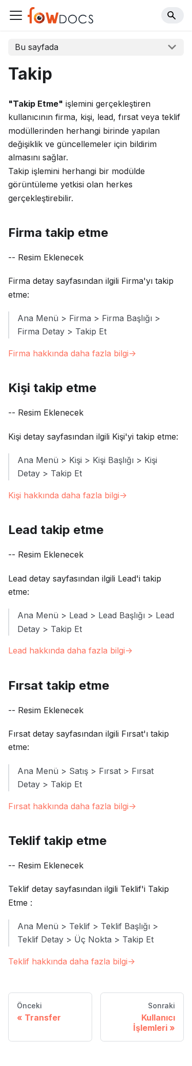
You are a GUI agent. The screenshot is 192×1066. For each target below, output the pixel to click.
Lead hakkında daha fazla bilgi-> (70, 650)
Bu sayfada (36, 47)
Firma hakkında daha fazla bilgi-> (72, 353)
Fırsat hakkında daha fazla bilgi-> (72, 806)
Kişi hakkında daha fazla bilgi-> (67, 495)
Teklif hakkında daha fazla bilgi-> (71, 961)
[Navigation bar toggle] (16, 15)
